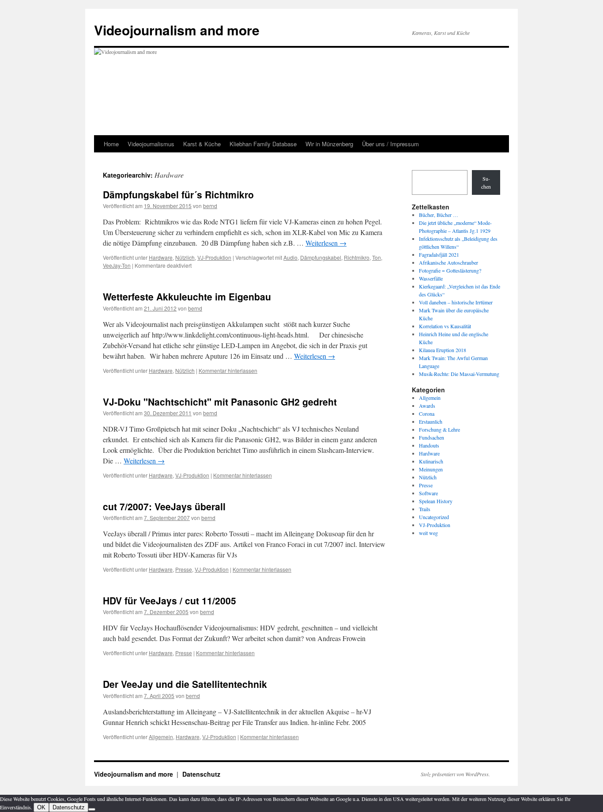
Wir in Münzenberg (329, 144)
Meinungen (431, 469)
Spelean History (435, 501)
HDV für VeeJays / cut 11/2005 (169, 600)
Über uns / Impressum (390, 144)
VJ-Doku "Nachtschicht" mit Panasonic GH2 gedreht (220, 401)
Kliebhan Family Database (263, 144)
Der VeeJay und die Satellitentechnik (185, 684)
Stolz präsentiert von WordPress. (455, 774)
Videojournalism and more (177, 29)
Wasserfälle (431, 278)
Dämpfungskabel (320, 257)
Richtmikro (356, 257)
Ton (376, 257)
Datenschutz (201, 774)
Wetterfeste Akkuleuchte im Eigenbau (187, 296)
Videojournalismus (151, 144)
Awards (427, 405)
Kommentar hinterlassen (228, 370)
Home (111, 144)
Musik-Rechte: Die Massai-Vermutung (459, 373)
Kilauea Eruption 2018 (442, 349)
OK (41, 807)
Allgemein (161, 736)
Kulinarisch (431, 461)
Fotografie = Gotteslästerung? (450, 270)
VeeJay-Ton (117, 265)
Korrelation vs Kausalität (445, 326)
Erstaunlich (430, 421)
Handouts (429, 445)
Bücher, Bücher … (438, 214)
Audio (290, 257)
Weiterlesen (326, 242)
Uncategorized (434, 516)
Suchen (486, 182)
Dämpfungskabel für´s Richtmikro (178, 194)
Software (428, 493)
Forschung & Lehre (439, 429)
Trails (424, 508)
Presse (183, 569)
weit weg (428, 532)
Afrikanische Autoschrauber (448, 262)
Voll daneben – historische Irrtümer (456, 302)
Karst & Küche (202, 144)
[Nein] (91, 809)
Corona (426, 413)
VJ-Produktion (214, 257)
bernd (210, 205)
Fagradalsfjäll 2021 (439, 254)
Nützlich (185, 257)
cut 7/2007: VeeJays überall (164, 506)
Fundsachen (431, 437)
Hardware (161, 257)
